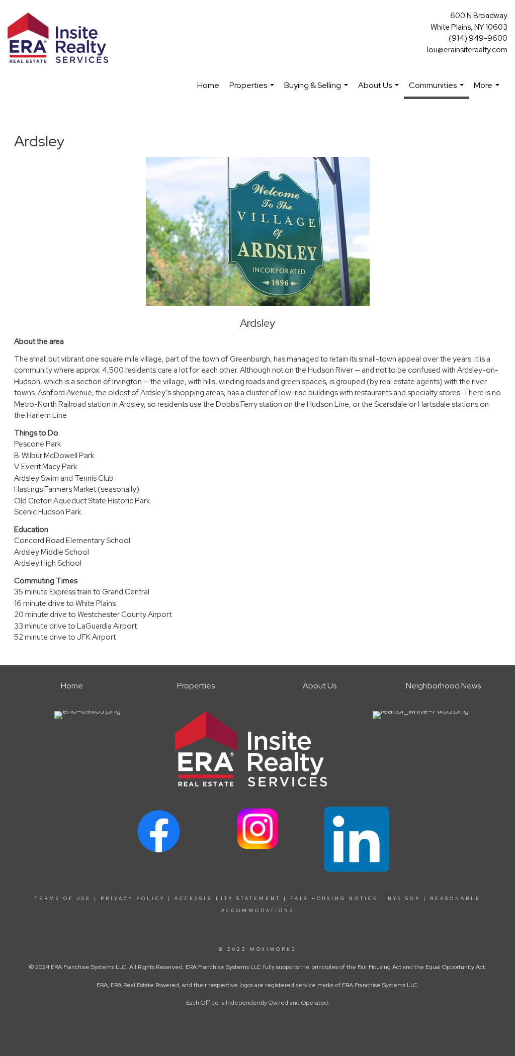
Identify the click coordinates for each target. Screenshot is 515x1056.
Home (208, 85)
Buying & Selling (317, 90)
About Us (379, 90)
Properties (253, 90)
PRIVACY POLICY (133, 899)
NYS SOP (404, 899)
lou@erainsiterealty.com (467, 50)
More (488, 90)
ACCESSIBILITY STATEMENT (228, 899)
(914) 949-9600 (478, 38)
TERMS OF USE (63, 899)
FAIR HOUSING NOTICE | (337, 899)
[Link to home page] (60, 38)
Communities (437, 89)
